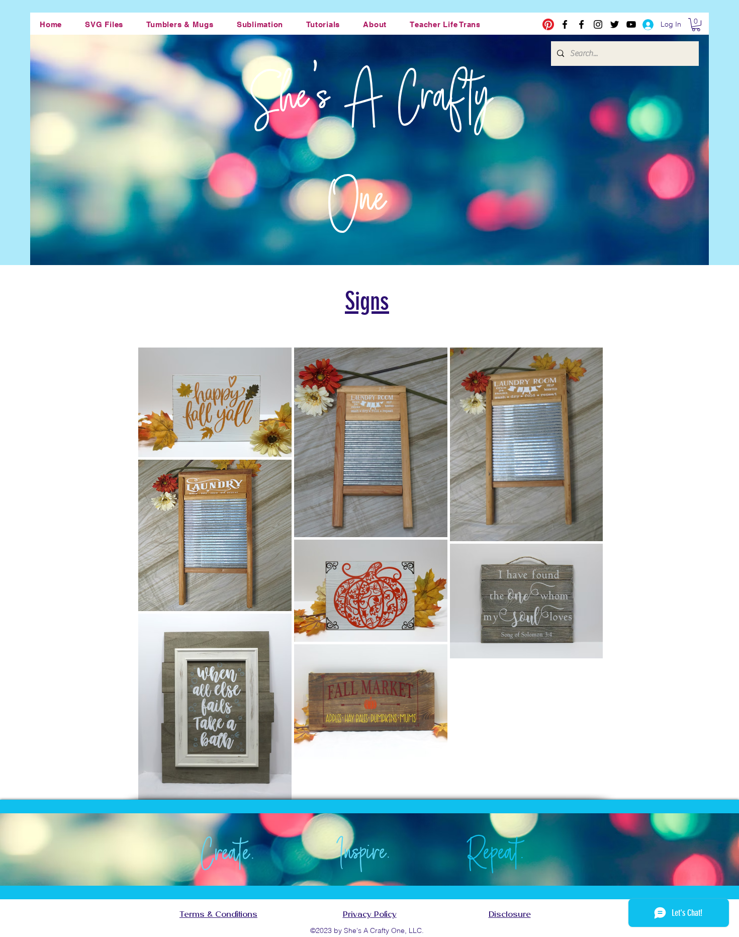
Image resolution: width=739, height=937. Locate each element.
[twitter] (614, 24)
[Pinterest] (548, 24)
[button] (104, 24)
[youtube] (631, 24)
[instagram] (598, 24)
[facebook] (565, 24)
